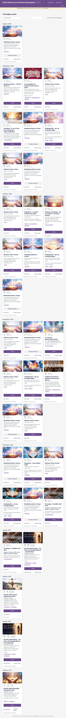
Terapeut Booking (31, 716)
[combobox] (33, 18)
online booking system (19, 716)
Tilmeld (12, 103)
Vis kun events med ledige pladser (54, 17)
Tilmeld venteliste (12, 55)
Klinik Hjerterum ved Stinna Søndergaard (19, 2)
